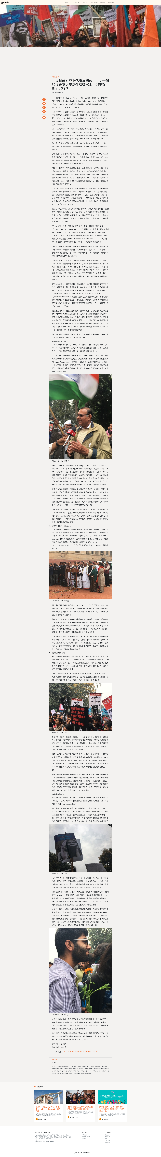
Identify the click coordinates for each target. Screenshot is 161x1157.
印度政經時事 (94, 2)
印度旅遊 (76, 2)
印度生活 (84, 2)
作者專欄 (111, 2)
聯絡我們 (107, 1137)
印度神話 (103, 2)
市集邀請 (84, 1139)
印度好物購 (84, 1135)
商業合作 (107, 1139)
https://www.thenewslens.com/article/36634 (80, 1052)
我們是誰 (107, 1135)
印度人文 (68, 2)
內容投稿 (107, 1140)
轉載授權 (107, 1142)
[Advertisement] (80, 59)
